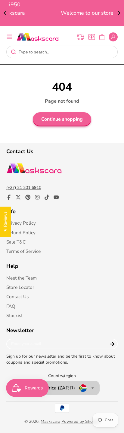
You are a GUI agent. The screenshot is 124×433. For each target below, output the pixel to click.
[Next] (118, 13)
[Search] (13, 52)
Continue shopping (62, 119)
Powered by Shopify (80, 421)
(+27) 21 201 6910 (23, 187)
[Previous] (5, 13)
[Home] (38, 37)
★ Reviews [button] (5, 221)
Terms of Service (23, 251)
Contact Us (17, 296)
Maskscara (50, 421)
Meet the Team (21, 278)
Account (113, 36)
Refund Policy (21, 232)
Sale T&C (16, 242)
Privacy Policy (21, 223)
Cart (102, 37)
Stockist (14, 315)
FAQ (10, 306)
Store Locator (20, 287)
